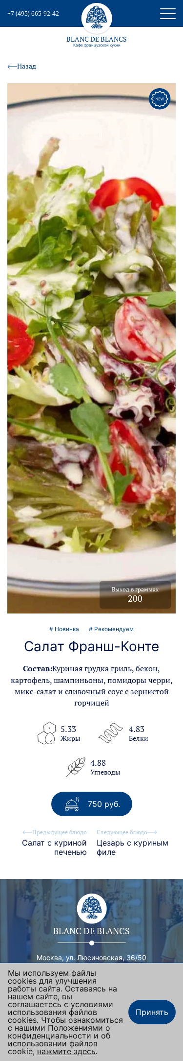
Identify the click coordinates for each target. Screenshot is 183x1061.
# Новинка (64, 629)
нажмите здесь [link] (66, 1051)
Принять (152, 1012)
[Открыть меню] (168, 13)
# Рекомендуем (111, 629)
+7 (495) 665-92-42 (33, 14)
